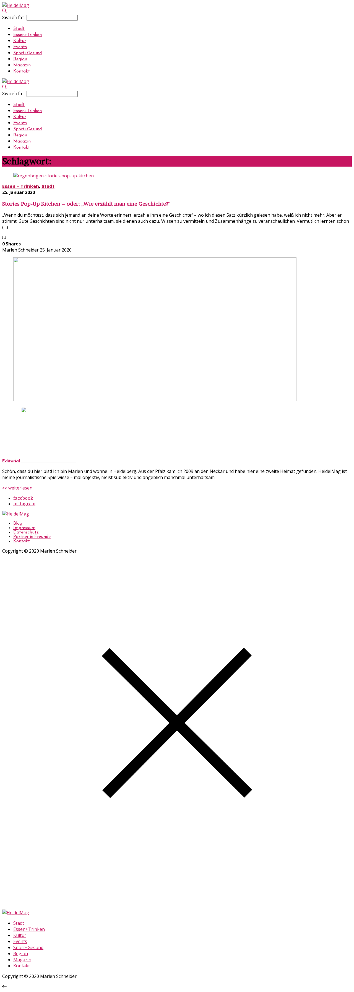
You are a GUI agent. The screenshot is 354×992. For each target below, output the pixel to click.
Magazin (22, 65)
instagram (24, 503)
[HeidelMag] (15, 5)
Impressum (24, 528)
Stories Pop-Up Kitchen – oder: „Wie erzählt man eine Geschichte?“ (86, 204)
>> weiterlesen (17, 488)
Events (20, 47)
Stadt (19, 29)
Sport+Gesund (27, 53)
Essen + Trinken (20, 186)
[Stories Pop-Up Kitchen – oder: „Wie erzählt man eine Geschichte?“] (53, 176)
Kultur (19, 41)
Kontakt (21, 71)
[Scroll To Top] (4, 987)
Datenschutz (26, 532)
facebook (23, 498)
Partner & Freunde (32, 537)
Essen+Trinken (27, 35)
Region (20, 59)
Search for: (13, 17)
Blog (17, 523)
